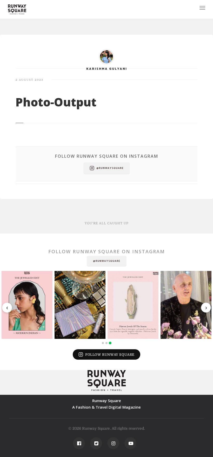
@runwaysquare (110, 168)
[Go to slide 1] (103, 343)
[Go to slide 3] (110, 343)
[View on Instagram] (27, 305)
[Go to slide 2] (106, 343)
